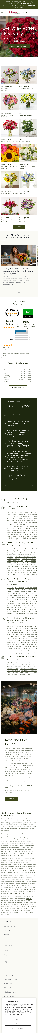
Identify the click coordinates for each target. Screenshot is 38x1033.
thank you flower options (16, 893)
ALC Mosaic (19, 588)
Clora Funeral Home (29, 559)
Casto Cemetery (22, 555)
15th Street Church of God (15, 626)
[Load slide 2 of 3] (19, 59)
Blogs (5, 955)
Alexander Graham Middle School (24, 591)
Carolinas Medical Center (15, 534)
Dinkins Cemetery (13, 562)
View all (19, 227)
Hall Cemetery (24, 574)
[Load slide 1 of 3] (16, 59)
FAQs (5, 967)
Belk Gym (32, 607)
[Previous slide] (13, 59)
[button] (27, 12)
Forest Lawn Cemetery (18, 568)
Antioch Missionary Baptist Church (18, 642)
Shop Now (12, 798)
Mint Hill (16, 502)
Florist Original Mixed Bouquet (9, 167)
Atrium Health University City (16, 526)
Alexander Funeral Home (15, 549)
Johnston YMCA (12, 669)
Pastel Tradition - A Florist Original (8, 89)
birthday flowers (13, 891)
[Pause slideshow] (36, 59)
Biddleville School (13, 609)
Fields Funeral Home (13, 566)
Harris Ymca (32, 667)
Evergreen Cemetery (29, 564)
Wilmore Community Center (21, 674)
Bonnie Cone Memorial (22, 553)
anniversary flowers (25, 891)
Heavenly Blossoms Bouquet (26, 194)
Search (6, 951)
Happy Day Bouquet (26, 115)
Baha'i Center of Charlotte (20, 652)
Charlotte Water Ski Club (22, 665)
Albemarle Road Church (21, 632)
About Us (7, 939)
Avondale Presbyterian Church (25, 648)
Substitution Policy (10, 992)
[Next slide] (25, 59)
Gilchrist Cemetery (26, 572)
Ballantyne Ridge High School (24, 605)
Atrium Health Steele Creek (26, 524)
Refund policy (8, 988)
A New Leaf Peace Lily (26, 142)
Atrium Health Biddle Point (22, 516)
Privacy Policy (17, 1014)
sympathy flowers (23, 870)
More (19, 487)
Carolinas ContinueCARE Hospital (24, 530)
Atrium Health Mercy (29, 520)
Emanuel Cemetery (13, 564)
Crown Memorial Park (15, 561)
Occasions (7, 930)
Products (7, 935)
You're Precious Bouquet (10, 142)
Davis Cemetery (30, 561)
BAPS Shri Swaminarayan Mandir (17, 650)
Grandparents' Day (10, 926)
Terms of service (9, 996)
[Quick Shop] (23, 12)
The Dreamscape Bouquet (25, 220)
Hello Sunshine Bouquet (9, 193)
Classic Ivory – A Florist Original (27, 167)
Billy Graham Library (19, 611)
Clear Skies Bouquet (26, 88)
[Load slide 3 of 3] (22, 59)
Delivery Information (10, 979)
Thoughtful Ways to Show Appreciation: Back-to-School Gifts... (17, 269)
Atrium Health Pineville (15, 522)
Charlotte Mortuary (13, 559)
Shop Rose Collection (19, 46)
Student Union (18, 672)
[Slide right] (23, 292)
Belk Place (10, 663)
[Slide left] (15, 292)
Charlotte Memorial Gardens (25, 557)
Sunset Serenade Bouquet (7, 116)
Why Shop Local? (9, 975)
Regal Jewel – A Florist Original (9, 220)
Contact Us (7, 971)
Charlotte (10, 502)
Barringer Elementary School (17, 607)
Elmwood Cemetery (29, 562)
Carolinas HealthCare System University (21, 532)
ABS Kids (10, 588)
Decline (18, 1024)
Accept (18, 1019)
